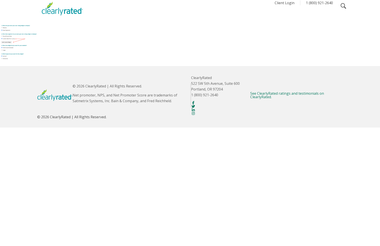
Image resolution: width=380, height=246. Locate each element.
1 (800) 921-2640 (319, 2)
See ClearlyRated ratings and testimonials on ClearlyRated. (287, 95)
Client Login (284, 2)
